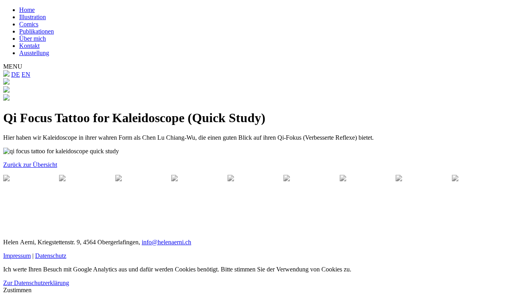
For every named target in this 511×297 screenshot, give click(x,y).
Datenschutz (50, 255)
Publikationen (36, 31)
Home (27, 9)
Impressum (17, 255)
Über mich (32, 38)
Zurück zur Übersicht (30, 164)
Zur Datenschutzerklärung (36, 282)
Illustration (32, 17)
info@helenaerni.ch (166, 242)
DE (15, 74)
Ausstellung (34, 53)
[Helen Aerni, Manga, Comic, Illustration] (6, 74)
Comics (28, 24)
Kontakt (29, 45)
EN (26, 74)
